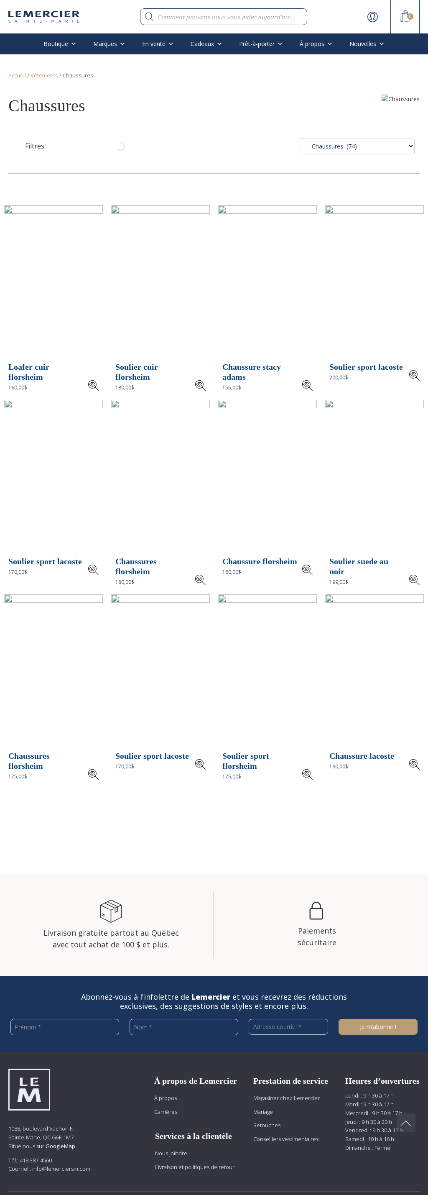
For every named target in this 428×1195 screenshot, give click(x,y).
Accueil (17, 75)
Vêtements (44, 75)
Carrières (165, 1112)
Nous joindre (171, 1153)
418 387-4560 (36, 1160)
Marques (105, 44)
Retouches (266, 1125)
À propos (165, 1098)
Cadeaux (202, 44)
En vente (154, 44)
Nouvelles (362, 44)
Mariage (263, 1112)
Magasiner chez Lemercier (286, 1098)
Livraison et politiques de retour (194, 1167)
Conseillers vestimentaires (285, 1139)
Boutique (55, 44)
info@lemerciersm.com (61, 1168)
